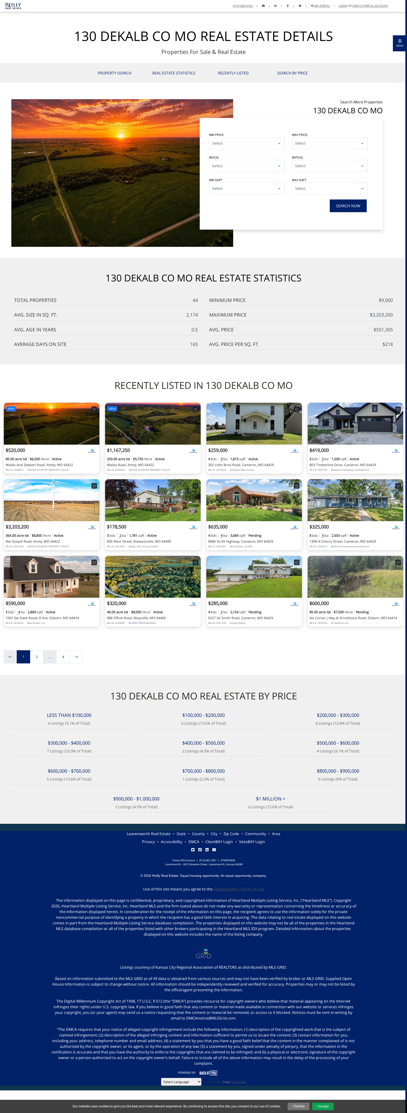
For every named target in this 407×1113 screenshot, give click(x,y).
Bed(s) (214, 157)
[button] (400, 43)
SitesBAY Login (252, 841)
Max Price (300, 135)
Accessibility (171, 841)
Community (255, 833)
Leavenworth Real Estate (149, 833)
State (181, 833)
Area (276, 833)
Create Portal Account (370, 6)
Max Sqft (299, 180)
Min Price (216, 135)
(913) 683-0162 (243, 6)
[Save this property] (94, 409)
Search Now (348, 205)
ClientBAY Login (219, 841)
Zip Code (231, 833)
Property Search (114, 73)
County (198, 833)
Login (343, 6)
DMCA (193, 841)
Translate (238, 1082)
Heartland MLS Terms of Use (238, 889)
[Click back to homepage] (11, 5)
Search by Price (292, 73)
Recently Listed (233, 73)
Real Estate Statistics (173, 73)
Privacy (148, 841)
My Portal (322, 6)
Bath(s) (297, 157)
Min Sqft (215, 180)
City (214, 833)
